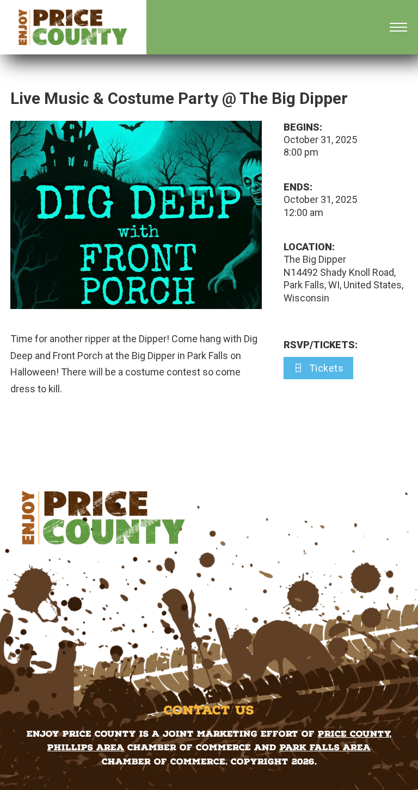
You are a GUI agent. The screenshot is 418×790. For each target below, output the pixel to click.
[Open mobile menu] (398, 27)
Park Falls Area (325, 747)
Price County (354, 733)
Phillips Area (85, 747)
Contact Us (209, 710)
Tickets (326, 368)
